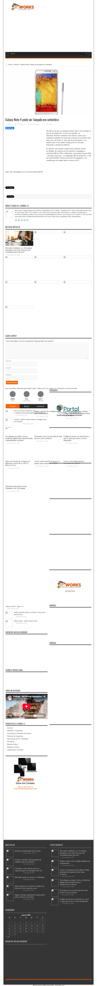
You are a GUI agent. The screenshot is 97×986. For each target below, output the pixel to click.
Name (8, 361)
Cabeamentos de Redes (15, 750)
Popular (12, 406)
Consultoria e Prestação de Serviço (19, 733)
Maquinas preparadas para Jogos (28, 851)
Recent (26, 406)
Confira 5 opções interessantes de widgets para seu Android (28, 861)
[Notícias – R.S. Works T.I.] (22, 9)
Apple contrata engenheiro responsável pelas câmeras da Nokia (30, 896)
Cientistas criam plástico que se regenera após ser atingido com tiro (28, 869)
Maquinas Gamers (13, 747)
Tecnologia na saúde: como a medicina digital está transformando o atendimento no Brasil (75, 882)
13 (31, 926)
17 (15, 929)
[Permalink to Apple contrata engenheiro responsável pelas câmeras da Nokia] (10, 900)
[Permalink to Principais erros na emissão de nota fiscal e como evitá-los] (48, 258)
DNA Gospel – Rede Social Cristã (25, 621)
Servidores (10, 741)
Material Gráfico (12, 744)
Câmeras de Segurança (15, 736)
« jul (8, 937)
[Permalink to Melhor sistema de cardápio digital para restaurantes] (48, 233)
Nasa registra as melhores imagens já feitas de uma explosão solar (29, 887)
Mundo (16, 64)
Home (10, 64)
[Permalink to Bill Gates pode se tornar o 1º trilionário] (10, 883)
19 (26, 929)
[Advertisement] (48, 30)
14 (37, 926)
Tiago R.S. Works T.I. (19, 124)
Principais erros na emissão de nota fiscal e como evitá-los (73, 891)
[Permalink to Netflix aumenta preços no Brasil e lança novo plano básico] (9, 618)
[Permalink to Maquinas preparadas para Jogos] (10, 856)
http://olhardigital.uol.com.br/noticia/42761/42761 (26, 172)
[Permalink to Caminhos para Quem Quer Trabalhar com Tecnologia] (19, 307)
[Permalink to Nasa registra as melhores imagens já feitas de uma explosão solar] (10, 892)
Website (8, 375)
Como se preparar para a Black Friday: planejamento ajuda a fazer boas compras (75, 872)
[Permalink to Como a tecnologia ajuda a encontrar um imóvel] (77, 282)
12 (26, 926)
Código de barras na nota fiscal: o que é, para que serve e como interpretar (74, 900)
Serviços (10, 728)
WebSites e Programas (15, 731)
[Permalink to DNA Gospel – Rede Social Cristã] (9, 626)
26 (26, 931)
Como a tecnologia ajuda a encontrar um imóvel (74, 462)
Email (8, 368)
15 (43, 926)
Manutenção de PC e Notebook (18, 739)
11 (20, 926)
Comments (40, 406)
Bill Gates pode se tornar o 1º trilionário (30, 877)
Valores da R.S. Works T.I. (15, 606)
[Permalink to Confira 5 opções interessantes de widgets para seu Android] (10, 865)
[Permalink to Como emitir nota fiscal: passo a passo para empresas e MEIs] (48, 282)
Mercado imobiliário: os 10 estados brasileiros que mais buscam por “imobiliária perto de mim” (18, 250)
